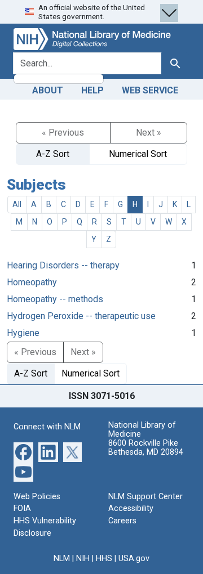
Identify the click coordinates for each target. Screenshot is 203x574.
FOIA (22, 508)
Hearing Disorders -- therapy (63, 265)
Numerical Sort (138, 154)
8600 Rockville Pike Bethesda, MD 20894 (145, 447)
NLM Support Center (145, 496)
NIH (83, 558)
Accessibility (130, 508)
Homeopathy (32, 282)
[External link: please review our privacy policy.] (23, 451)
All (16, 204)
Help (92, 90)
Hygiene (23, 333)
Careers (122, 521)
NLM (62, 558)
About (47, 90)
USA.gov (133, 558)
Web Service (150, 90)
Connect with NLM (47, 427)
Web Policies (37, 496)
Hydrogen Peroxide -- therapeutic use (81, 316)
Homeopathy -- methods (55, 299)
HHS (104, 558)
